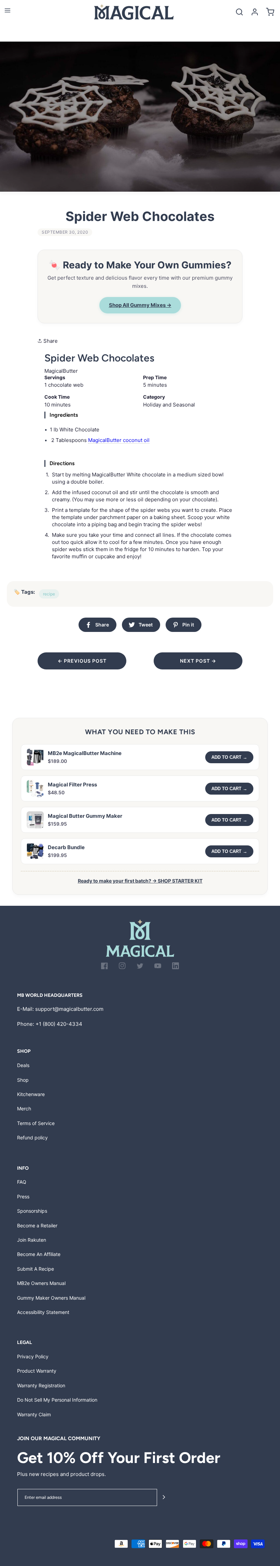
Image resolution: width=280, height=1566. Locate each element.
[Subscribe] (163, 1497)
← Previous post (82, 661)
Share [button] (50, 341)
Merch (24, 1108)
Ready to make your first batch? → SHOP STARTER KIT (140, 881)
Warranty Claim (34, 1414)
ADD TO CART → (229, 757)
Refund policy (32, 1137)
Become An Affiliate (38, 1254)
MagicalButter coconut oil (119, 440)
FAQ (21, 1182)
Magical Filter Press (72, 784)
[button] (7, 10)
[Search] (239, 12)
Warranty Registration (41, 1385)
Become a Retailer (37, 1225)
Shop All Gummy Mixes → (140, 305)
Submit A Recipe (35, 1269)
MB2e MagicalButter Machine (85, 753)
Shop (23, 1080)
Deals (23, 1065)
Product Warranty (36, 1371)
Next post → (198, 661)
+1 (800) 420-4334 (59, 1024)
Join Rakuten (31, 1240)
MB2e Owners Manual (41, 1283)
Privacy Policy (32, 1356)
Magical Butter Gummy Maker (85, 816)
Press (23, 1196)
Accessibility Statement (43, 1312)
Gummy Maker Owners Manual (51, 1298)
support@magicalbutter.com (69, 1009)
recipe (49, 593)
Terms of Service (36, 1123)
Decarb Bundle (66, 847)
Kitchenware (31, 1094)
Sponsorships (32, 1211)
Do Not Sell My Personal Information (57, 1400)
